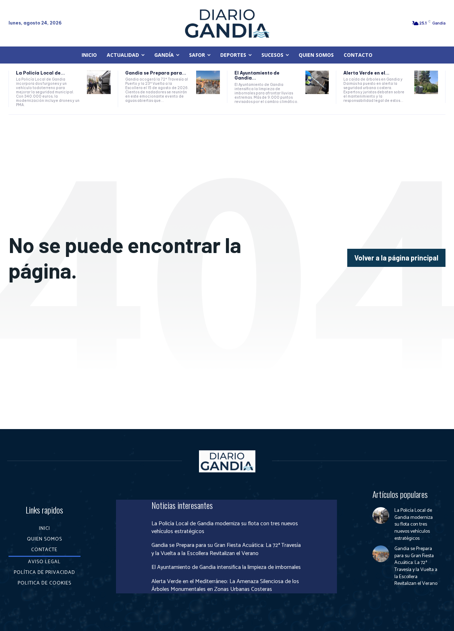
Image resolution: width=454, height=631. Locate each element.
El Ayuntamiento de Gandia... (256, 75)
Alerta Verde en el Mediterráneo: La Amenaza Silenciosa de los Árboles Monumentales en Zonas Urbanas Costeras (225, 585)
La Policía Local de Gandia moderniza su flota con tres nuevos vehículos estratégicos (224, 527)
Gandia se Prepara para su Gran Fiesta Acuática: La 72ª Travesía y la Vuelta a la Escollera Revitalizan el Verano (226, 549)
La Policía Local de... (40, 73)
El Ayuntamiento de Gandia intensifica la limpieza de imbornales (226, 567)
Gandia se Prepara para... (155, 73)
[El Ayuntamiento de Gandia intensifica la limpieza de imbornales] (317, 82)
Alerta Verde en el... (366, 73)
